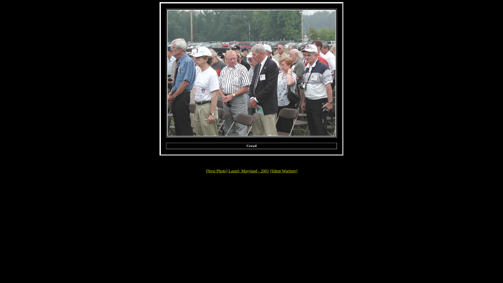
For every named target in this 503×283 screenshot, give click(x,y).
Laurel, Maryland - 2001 (248, 171)
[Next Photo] (216, 171)
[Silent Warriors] (283, 171)
